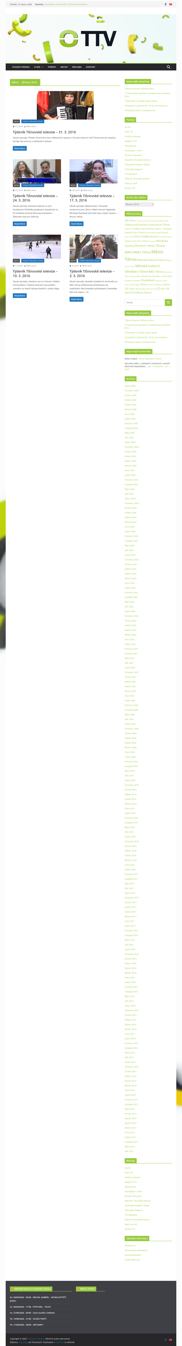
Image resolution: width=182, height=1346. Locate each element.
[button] (41, 67)
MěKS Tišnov (142, 252)
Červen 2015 (130, 1015)
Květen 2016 (130, 963)
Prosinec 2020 (131, 705)
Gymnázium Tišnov (160, 224)
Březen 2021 (130, 691)
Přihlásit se (130, 1245)
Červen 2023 (130, 564)
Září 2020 (129, 719)
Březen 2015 (130, 1029)
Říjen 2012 (130, 1146)
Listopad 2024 (131, 484)
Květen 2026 (130, 400)
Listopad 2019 (131, 766)
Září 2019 (129, 775)
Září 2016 (129, 944)
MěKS (129, 252)
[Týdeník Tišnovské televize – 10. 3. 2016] (37, 247)
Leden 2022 (130, 644)
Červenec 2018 (132, 841)
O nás (37, 67)
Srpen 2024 (130, 498)
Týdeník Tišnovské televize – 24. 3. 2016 (35, 197)
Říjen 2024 (130, 489)
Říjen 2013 (130, 1109)
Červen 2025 (130, 451)
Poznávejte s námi (133, 150)
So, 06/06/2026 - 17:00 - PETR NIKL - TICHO (30, 1306)
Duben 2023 (130, 573)
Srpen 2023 (130, 555)
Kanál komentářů (133, 1255)
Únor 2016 (130, 977)
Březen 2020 (130, 747)
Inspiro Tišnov (147, 228)
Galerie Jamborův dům (159, 221)
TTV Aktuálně (131, 174)
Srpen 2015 (130, 1005)
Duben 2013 (130, 1123)
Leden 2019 (130, 813)
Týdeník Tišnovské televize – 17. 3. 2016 (92, 197)
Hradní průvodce (133, 136)
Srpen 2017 (130, 893)
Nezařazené (130, 145)
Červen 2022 (130, 620)
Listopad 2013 (131, 1104)
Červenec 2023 (132, 559)
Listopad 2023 (131, 540)
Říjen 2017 (130, 883)
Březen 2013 (130, 1127)
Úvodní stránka (21, 67)
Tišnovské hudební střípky (137, 164)
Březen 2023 (130, 578)
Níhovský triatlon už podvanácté (140, 110)
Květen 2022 (130, 625)
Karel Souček (129, 237)
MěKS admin (31, 126)
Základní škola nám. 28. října (146, 289)
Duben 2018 (130, 855)
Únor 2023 (130, 583)
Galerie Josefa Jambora (137, 224)
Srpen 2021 (130, 667)
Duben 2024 (130, 517)
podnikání (136, 280)
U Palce (150, 285)
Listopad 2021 (131, 653)
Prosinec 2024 (131, 479)
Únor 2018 (130, 864)
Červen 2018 (130, 846)
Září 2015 (129, 1001)
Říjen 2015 (130, 996)
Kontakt (90, 67)
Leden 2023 (130, 587)
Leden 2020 (130, 756)
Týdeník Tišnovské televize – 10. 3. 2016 (35, 273)
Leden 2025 (130, 475)
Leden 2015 (130, 1038)
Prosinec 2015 (131, 987)
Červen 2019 (130, 789)
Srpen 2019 (130, 780)
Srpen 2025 (130, 442)
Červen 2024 (130, 508)
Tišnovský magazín (133, 169)
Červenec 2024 (132, 503)
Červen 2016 (130, 958)
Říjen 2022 (130, 601)
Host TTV (129, 131)
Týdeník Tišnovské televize (32, 121)
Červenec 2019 (132, 785)
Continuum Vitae (143, 221)
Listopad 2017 (131, 879)
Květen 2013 (130, 1118)
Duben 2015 (130, 1024)
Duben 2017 (130, 911)
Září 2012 (129, 1151)
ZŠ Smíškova (136, 292)
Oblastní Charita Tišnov (151, 276)
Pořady (52, 67)
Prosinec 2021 (131, 648)
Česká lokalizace (132, 1259)
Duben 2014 (130, 1080)
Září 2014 (129, 1057)
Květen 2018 (130, 850)
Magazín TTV (131, 141)
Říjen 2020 (130, 714)
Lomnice (152, 241)
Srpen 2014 (130, 1062)
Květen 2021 (130, 681)
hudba (136, 228)
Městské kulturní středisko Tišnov (32, 1288)
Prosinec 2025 (131, 423)
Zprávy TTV (130, 188)
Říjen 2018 (130, 827)
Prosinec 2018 (131, 818)
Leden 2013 (130, 1137)
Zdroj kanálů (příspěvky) (136, 1250)
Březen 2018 (130, 860)
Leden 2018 (130, 869)
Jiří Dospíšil (163, 232)
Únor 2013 (130, 1132)
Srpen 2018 (130, 836)
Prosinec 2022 (131, 592)
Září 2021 (129, 663)
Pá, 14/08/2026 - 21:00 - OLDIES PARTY (28, 1318)
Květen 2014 (130, 1076)
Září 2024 (129, 493)
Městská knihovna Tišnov (151, 260)
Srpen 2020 (130, 724)
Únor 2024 (130, 526)
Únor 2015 (130, 1034)
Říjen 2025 (130, 432)
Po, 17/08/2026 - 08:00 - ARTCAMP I (27, 1324)
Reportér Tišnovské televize (138, 160)
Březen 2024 (130, 522)
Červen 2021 (130, 677)
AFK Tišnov (130, 220)
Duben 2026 (130, 404)
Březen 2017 (130, 916)
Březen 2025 (130, 465)
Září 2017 (129, 888)
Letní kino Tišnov (140, 241)
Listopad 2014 (131, 1048)
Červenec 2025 (132, 447)
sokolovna (159, 280)
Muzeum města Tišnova (150, 245)
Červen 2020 (130, 733)
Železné (147, 292)
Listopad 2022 (131, 597)
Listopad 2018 (131, 822)
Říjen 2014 (130, 1052)
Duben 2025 (130, 461)
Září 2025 (129, 437)
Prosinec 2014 (131, 1043)
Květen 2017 (130, 907)
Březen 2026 (130, 409)
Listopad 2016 (131, 935)
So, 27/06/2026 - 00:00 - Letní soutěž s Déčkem (32, 1312)
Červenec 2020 (132, 728)
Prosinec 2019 (131, 761)
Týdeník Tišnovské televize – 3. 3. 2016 (92, 273)
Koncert (154, 236)
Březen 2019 (130, 803)
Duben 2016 (130, 968)
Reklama (76, 67)
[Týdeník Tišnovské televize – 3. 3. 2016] (94, 247)
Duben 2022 (130, 630)
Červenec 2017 (132, 897)
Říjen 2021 (130, 658)
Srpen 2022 (130, 611)
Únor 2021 (130, 695)
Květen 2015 (130, 1019)
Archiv (64, 67)
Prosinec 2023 (131, 536)
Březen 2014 (130, 1085)
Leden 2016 (130, 982)
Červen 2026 (130, 395)
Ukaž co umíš (131, 183)
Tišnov (143, 284)
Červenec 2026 (132, 390)
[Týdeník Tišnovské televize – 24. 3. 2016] (37, 171)
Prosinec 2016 (131, 930)
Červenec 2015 (132, 1010)
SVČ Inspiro (135, 284)
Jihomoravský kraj (151, 232)
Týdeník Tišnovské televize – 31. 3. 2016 (44, 132)
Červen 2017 (130, 902)
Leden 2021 (130, 700)
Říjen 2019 (130, 771)
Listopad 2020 (131, 710)
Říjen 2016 (130, 940)
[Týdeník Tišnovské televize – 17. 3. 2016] (94, 171)
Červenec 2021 (132, 672)
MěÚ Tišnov (156, 271)
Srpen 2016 (130, 949)
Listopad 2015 (131, 991)
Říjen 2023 (130, 545)
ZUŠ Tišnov (130, 288)
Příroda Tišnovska (133, 155)
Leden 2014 (130, 1095)
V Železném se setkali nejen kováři (141, 101)
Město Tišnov (87, 1288)
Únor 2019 (130, 808)
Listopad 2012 (131, 1142)
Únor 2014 (130, 1090)
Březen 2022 (130, 634)
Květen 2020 (130, 738)
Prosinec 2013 (131, 1099)
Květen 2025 (130, 456)
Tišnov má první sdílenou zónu (139, 88)
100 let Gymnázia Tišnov (149, 358)
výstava (166, 284)
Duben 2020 (130, 742)
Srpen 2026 (130, 385)
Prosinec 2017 (131, 874)
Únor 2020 (130, 752)
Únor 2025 (130, 470)
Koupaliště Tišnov (165, 237)
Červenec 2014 (132, 1066)
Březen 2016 (130, 972)
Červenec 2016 (132, 954)
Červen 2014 (130, 1071)
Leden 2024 (130, 531)
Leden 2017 (130, 926)
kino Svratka (142, 236)
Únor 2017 (130, 921)
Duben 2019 (130, 799)
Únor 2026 (130, 414)
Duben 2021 (130, 686)
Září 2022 (129, 606)
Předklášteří (147, 280)
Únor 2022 (130, 639)
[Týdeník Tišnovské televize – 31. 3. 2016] (65, 105)
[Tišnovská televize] (91, 16)
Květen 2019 (130, 794)
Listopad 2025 (131, 428)
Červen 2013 (130, 1113)
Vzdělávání (158, 285)
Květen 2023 (130, 569)
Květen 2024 (130, 512)
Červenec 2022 (132, 616)
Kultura (128, 241)
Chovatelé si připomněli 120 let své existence (65, 4)
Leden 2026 (130, 418)
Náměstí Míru (135, 276)
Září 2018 (129, 832)
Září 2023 (129, 550)
